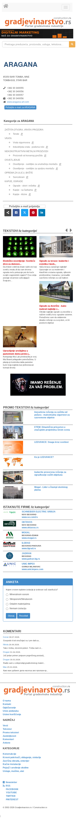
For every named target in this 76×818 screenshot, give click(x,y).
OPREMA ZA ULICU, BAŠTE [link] (19, 172)
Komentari (12, 631)
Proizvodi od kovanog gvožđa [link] (28, 155)
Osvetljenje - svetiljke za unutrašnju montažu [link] (35, 164)
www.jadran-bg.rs (31, 559)
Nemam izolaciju (18, 608)
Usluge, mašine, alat (13, 771)
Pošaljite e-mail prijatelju (24, 206)
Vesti (5, 725)
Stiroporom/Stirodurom (21, 599)
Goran (6, 637)
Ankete (6, 743)
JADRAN (26, 553)
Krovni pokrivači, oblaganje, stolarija (22, 757)
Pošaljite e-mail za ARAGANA (20, 107)
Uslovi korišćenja (12, 714)
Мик (5, 667)
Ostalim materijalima (20, 604)
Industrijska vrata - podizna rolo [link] (28, 147)
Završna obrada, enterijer (16, 761)
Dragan (6, 652)
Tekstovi (7, 729)
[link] (38, 22)
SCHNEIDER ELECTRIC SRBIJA (39, 511)
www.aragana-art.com (18, 102)
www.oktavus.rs (30, 527)
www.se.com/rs (30, 517)
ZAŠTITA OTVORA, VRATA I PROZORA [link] (24, 129)
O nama (7, 700)
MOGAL (26, 532)
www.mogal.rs (29, 538)
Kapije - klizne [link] (20, 194)
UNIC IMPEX (28, 564)
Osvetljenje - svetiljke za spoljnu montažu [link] (33, 168)
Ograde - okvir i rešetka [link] (24, 185)
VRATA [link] (8, 138)
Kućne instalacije (12, 764)
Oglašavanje (9, 707)
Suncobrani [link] (19, 177)
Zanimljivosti (9, 736)
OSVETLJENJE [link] (12, 160)
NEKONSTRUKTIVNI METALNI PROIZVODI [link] (26, 151)
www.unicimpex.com (32, 569)
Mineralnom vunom (19, 594)
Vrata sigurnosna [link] (21, 142)
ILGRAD (26, 543)
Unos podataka (11, 711)
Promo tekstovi (11, 732)
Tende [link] (16, 134)
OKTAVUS (27, 522)
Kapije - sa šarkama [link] (23, 190)
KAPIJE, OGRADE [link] (14, 181)
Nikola (6, 644)
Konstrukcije (9, 754)
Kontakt (7, 704)
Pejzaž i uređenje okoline (16, 767)
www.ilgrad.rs (29, 548)
